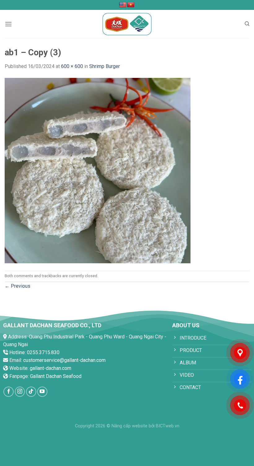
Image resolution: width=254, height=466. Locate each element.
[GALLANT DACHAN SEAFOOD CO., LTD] (127, 24)
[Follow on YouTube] (42, 392)
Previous (17, 286)
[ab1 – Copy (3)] (97, 170)
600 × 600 (72, 66)
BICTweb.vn (167, 426)
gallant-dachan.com (50, 368)
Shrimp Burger (104, 66)
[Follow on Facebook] (8, 392)
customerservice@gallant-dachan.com (64, 360)
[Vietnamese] (130, 5)
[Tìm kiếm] (247, 24)
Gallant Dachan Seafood (55, 376)
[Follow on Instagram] (20, 392)
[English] (122, 5)
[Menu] (8, 24)
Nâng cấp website (129, 426)
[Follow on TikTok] (31, 392)
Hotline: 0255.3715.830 (34, 352)
